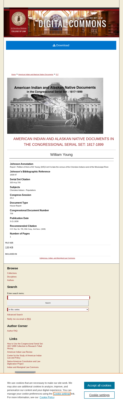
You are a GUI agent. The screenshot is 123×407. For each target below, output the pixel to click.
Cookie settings (62, 393)
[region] (61, 390)
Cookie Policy (47, 397)
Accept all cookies (99, 385)
